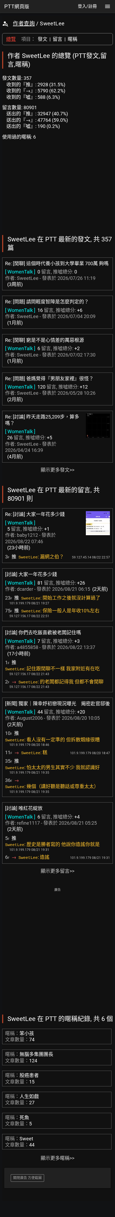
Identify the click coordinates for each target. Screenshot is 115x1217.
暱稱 (72, 39)
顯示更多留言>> (57, 871)
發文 (42, 39)
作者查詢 (24, 23)
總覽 (11, 39)
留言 (57, 39)
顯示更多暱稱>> (57, 1158)
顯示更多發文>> (57, 470)
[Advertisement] (57, 950)
